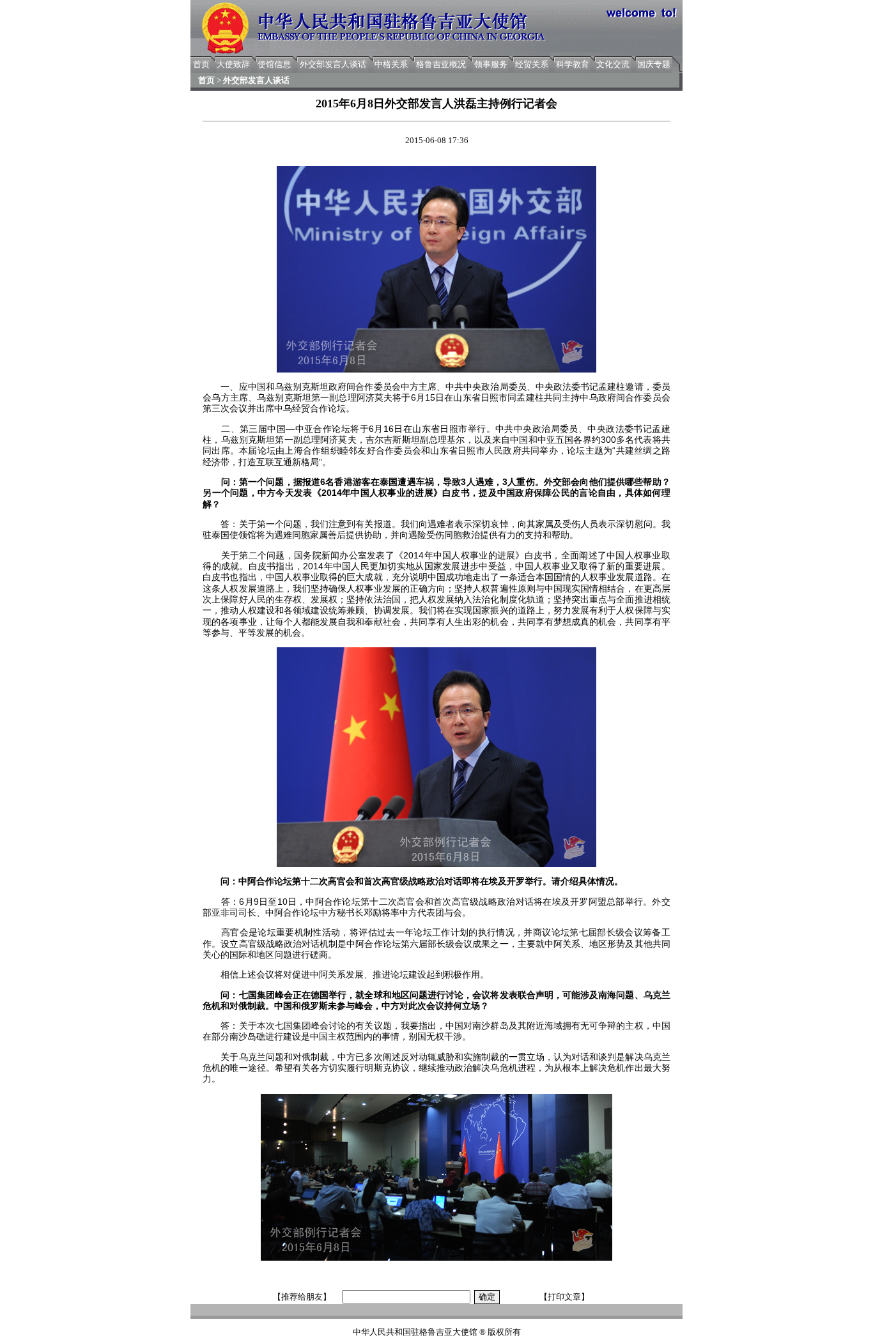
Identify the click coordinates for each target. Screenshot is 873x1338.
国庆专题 (653, 64)
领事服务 (490, 64)
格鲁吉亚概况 (441, 64)
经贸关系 (531, 64)
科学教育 (572, 64)
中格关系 (391, 64)
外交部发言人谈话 (333, 64)
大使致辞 (233, 64)
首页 (201, 64)
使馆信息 (274, 64)
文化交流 (613, 64)
